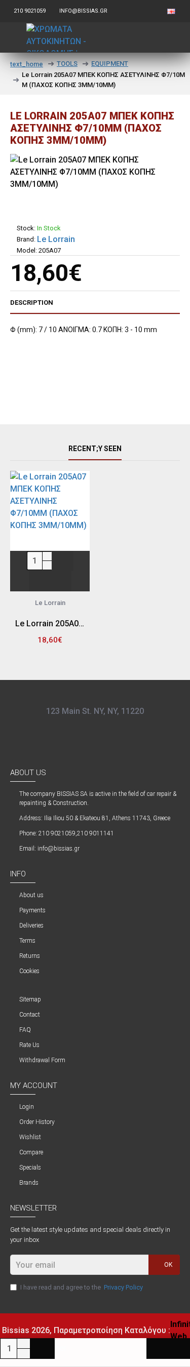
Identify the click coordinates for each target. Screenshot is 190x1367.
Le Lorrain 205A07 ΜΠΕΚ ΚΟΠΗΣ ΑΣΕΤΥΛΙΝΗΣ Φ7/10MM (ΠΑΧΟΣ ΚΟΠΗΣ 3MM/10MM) (50, 623)
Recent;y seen (95, 449)
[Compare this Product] (60, 581)
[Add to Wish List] (39, 581)
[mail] (95, 730)
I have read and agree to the (81, 1287)
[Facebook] (80, 730)
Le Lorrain (56, 239)
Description (31, 302)
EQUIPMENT (109, 63)
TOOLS (67, 63)
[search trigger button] (151, 37)
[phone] (110, 730)
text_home (26, 64)
